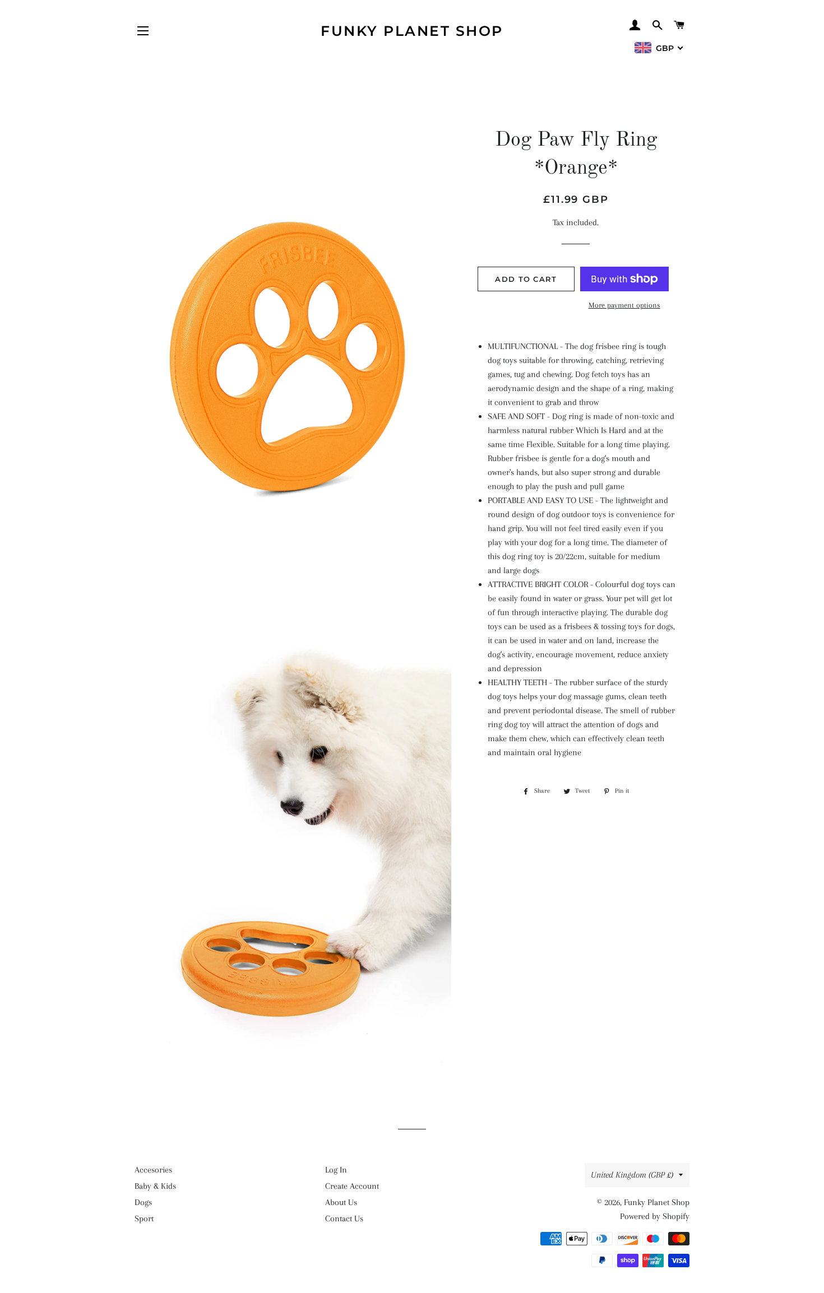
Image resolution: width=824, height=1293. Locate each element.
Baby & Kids (155, 1186)
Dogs (143, 1202)
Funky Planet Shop (412, 30)
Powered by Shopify (654, 1216)
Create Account (352, 1186)
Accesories (153, 1170)
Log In (336, 1170)
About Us (341, 1202)
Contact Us (344, 1218)
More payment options (624, 305)
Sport (144, 1218)
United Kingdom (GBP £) (632, 1175)
